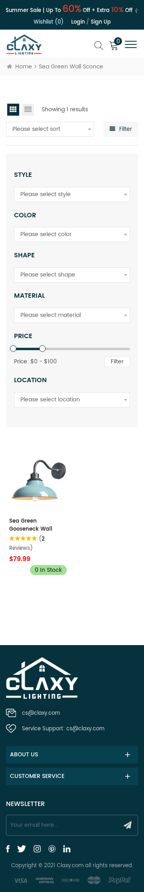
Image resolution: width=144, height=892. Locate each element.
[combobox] (50, 129)
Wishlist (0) (49, 22)
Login (78, 22)
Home (23, 66)
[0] (13, 348)
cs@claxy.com (41, 713)
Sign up (101, 22)
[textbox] (50, 129)
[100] (42, 348)
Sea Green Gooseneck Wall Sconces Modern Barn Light (31, 525)
